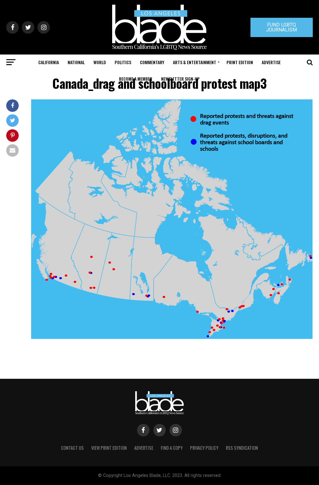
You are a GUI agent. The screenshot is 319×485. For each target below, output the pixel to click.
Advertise (271, 62)
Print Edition (239, 62)
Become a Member (135, 78)
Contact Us (72, 448)
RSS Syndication (242, 448)
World (99, 62)
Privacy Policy (204, 448)
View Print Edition (109, 448)
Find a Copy (172, 448)
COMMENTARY (152, 62)
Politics (123, 62)
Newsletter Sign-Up (180, 78)
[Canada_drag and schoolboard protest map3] (171, 337)
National (76, 62)
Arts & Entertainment (194, 62)
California (48, 62)
